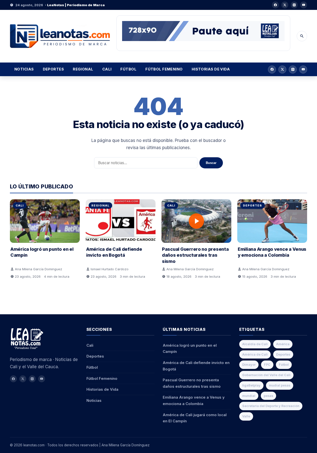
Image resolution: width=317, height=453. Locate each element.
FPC (267, 364)
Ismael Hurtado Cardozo (110, 269)
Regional (83, 69)
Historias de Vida (211, 69)
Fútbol (128, 69)
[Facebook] (275, 4)
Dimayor (249, 364)
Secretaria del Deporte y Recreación (270, 406)
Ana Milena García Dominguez (38, 269)
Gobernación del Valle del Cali (266, 375)
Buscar (211, 163)
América (283, 344)
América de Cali (255, 354)
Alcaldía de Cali (255, 344)
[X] (284, 4)
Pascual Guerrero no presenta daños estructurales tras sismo (195, 255)
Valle (246, 416)
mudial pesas (279, 385)
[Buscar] (302, 36)
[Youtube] (303, 4)
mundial (248, 396)
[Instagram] (294, 4)
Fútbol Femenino (164, 69)
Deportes (53, 69)
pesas (268, 396)
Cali (107, 69)
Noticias (24, 69)
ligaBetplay (251, 385)
